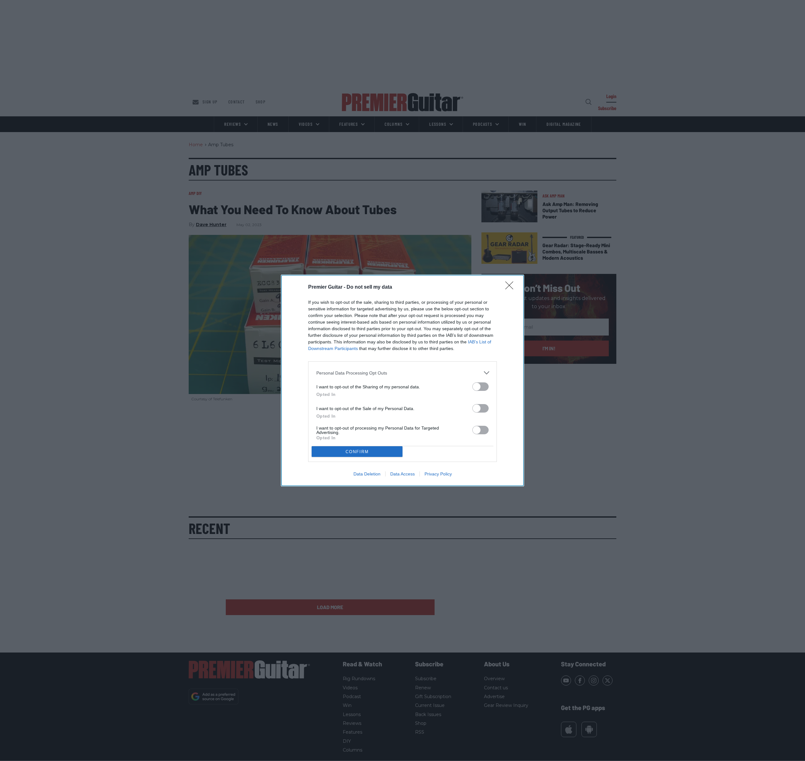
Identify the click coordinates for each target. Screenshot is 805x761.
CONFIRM (357, 451)
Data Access (402, 473)
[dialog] (402, 380)
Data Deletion (366, 473)
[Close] (511, 287)
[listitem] (402, 372)
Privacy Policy (438, 473)
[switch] (480, 386)
